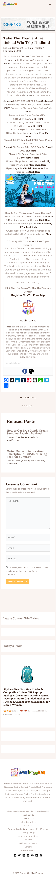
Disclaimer (28, 839)
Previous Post (28, 397)
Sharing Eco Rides (31, 460)
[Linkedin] (36, 855)
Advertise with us (28, 822)
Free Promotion (28, 850)
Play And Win (28, 818)
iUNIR (18, 460)
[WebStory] (41, 855)
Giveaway (27, 133)
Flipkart (7, 147)
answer (28, 95)
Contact (28, 825)
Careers (28, 847)
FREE (7, 108)
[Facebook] (24, 371)
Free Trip (12, 60)
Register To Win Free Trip (28, 295)
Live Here (31, 150)
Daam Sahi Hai (41, 168)
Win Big (46, 161)
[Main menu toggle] (50, 4)
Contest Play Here (29, 157)
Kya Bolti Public (23, 168)
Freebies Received (25, 437)
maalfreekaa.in (13, 363)
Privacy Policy (28, 832)
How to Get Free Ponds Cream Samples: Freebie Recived (27, 432)
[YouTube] (32, 855)
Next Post (28, 405)
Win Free (37, 241)
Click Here (37, 118)
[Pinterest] (28, 855)
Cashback (46, 101)
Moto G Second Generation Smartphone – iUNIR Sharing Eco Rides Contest (27, 453)
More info (17, 715)
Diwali (49, 147)
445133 (16, 711)
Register (12, 220)
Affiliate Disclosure (28, 843)
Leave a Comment (13, 48)
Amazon (8, 101)
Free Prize (39, 133)
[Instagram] (23, 855)
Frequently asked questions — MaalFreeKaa (28, 829)
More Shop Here (37, 165)
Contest (25, 56)
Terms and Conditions (28, 836)
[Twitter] (31, 371)
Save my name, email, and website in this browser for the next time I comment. (27, 571)
